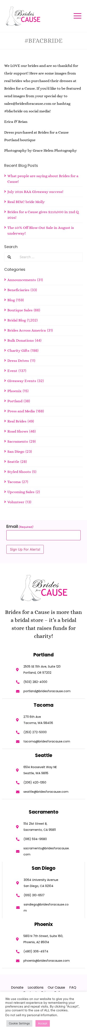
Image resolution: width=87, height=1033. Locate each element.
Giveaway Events (21, 381)
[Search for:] (49, 257)
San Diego (15, 451)
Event (12, 371)
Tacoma (14, 482)
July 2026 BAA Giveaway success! (35, 192)
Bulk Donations (20, 340)
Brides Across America (26, 330)
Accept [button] (42, 1023)
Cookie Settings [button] (19, 1023)
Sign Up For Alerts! (25, 549)
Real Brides (16, 421)
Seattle (13, 461)
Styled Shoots (19, 472)
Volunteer (15, 502)
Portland (14, 401)
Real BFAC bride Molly (26, 202)
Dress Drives (18, 360)
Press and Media (21, 411)
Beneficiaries (18, 290)
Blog (11, 300)
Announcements (21, 280)
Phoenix (14, 391)
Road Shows (17, 431)
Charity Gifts (18, 350)
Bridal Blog (16, 320)
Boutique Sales (20, 310)
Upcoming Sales (20, 492)
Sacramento (17, 441)
